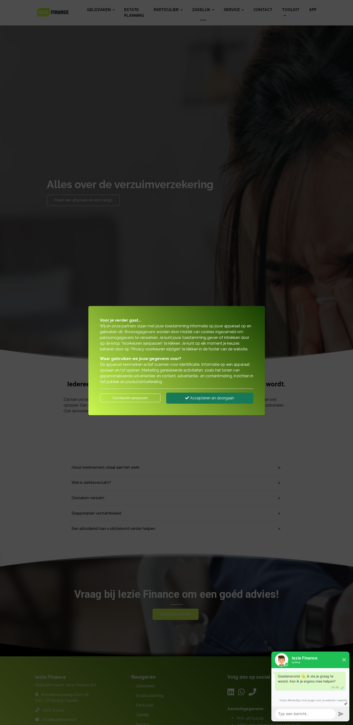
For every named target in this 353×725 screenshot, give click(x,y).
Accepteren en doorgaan (211, 398)
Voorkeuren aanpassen (130, 398)
